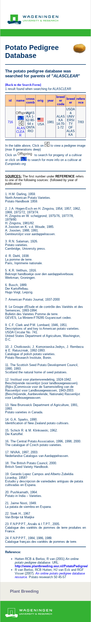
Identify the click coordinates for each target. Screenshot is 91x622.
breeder (70, 100)
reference (80, 100)
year (50, 100)
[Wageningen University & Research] (32, 23)
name (20, 100)
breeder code (60, 100)
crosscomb (30, 100)
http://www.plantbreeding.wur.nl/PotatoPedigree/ (51, 566)
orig (40, 100)
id (10, 100)
